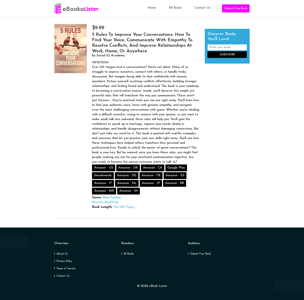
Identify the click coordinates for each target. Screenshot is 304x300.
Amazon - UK (128, 167)
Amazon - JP (151, 183)
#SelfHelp (111, 202)
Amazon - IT (103, 183)
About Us (62, 254)
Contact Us (202, 7)
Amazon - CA (152, 167)
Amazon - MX (104, 191)
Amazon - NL (127, 183)
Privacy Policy (64, 261)
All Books (175, 7)
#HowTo (97, 202)
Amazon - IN (128, 191)
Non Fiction (112, 197)
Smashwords (103, 175)
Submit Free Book (235, 8)
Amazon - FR (151, 175)
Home (152, 7)
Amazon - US (103, 167)
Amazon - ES (175, 175)
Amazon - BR (174, 183)
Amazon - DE (126, 175)
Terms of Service (65, 268)
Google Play (176, 167)
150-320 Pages (124, 207)
